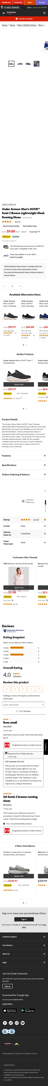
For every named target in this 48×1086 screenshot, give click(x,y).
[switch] (25, 501)
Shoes (12, 25)
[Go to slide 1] (11, 64)
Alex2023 (7, 726)
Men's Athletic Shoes (26, 25)
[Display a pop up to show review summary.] (16, 333)
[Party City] (42, 2)
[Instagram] (17, 1023)
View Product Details (11, 226)
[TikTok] (11, 1023)
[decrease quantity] (4, 286)
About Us (6, 954)
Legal (4, 962)
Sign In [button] (24, 919)
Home (5, 25)
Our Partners (7, 945)
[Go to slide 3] (28, 64)
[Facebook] (5, 1023)
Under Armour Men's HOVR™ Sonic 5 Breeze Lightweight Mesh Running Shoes (23, 213)
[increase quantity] (20, 286)
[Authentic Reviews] (13, 631)
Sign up (7, 986)
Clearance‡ (6, 237)
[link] (12, 221)
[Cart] (44, 13)
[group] (10, 393)
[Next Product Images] (44, 50)
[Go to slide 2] (20, 64)
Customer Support (9, 937)
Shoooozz (7, 805)
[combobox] (25, 705)
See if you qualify (16, 257)
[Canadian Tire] (6, 2)
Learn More (7, 1004)
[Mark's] (30, 2)
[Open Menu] (3, 13)
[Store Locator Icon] (1, 7)
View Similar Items (30, 226)
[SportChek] (18, 2)
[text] (10, 334)
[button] (23, 344)
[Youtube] (23, 1023)
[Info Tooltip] (39, 231)
